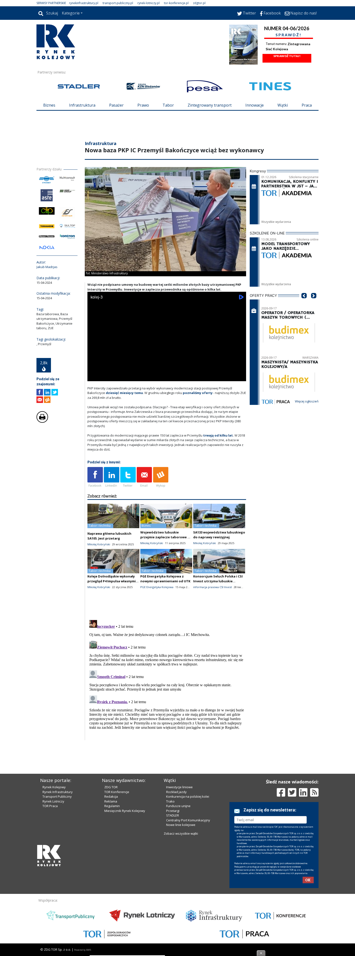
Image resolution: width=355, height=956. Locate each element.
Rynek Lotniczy (53, 801)
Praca (307, 105)
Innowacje (254, 105)
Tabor (168, 105)
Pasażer (116, 105)
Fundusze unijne (178, 806)
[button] (304, 302)
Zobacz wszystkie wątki (181, 833)
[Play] (93, 376)
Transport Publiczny (57, 796)
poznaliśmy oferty (198, 393)
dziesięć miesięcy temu (124, 393)
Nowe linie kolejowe (180, 825)
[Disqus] (166, 678)
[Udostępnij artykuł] (47, 392)
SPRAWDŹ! (289, 34)
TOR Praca (50, 806)
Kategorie (71, 13)
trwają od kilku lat (218, 435)
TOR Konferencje (116, 792)
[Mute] (119, 376)
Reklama (110, 801)
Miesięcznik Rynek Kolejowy (124, 811)
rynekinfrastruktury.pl (83, 3)
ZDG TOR (111, 787)
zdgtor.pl (199, 3)
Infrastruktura (82, 105)
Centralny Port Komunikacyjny (188, 820)
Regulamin (112, 806)
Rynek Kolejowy (54, 787)
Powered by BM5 (82, 949)
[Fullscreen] (240, 376)
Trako (170, 801)
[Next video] (106, 376)
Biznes (49, 105)
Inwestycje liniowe (179, 787)
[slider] (167, 371)
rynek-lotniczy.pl (148, 3)
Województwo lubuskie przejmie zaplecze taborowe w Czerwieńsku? (165, 537)
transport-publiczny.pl (118, 3)
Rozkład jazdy (176, 792)
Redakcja (111, 796)
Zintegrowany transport (210, 105)
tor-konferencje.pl (176, 3)
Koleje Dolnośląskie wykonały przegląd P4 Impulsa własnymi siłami (111, 581)
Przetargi (172, 811)
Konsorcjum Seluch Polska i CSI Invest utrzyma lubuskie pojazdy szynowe (218, 581)
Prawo (143, 105)
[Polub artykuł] (39, 392)
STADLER (172, 815)
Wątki (282, 105)
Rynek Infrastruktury (58, 792)
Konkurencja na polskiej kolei (187, 796)
